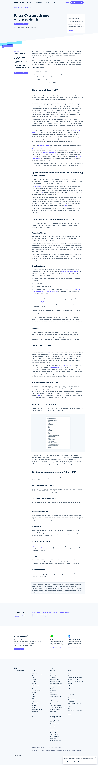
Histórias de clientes (73, 672)
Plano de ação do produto (74, 696)
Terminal (34, 715)
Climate (34, 681)
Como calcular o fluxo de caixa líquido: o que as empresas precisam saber (52, 612)
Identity (34, 692)
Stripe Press (71, 701)
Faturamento (27, 7)
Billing (33, 675)
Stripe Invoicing (67, 365)
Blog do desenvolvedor (55, 740)
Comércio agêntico (54, 674)
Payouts (34, 705)
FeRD (66, 205)
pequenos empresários (49, 152)
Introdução (17, 51)
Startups (52, 672)
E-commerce (53, 677)
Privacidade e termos (73, 679)
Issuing (33, 696)
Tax (33, 713)
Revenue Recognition (37, 709)
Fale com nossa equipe (76, 2)
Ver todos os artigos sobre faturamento (20, 615)
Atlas (33, 672)
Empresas (52, 670)
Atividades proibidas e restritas (75, 681)
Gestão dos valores (54, 688)
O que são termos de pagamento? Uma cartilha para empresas (49, 616)
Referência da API (54, 731)
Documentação (53, 729)
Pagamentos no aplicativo (56, 685)
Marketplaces (53, 687)
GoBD (39, 395)
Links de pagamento (37, 702)
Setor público (53, 711)
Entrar (66, 2)
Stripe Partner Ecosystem (56, 721)
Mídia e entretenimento (55, 705)
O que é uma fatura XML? (20, 53)
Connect (34, 683)
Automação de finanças (55, 681)
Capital (33, 677)
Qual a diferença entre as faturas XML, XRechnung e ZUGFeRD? (20, 57)
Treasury (34, 716)
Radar (33, 707)
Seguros (52, 703)
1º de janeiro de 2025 (44, 145)
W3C (78, 103)
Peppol (49, 352)
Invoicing (34, 694)
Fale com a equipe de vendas (32, 649)
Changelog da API (54, 734)
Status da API (53, 732)
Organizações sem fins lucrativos (57, 707)
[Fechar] (95, 758)
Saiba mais (70, 30)
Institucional (71, 694)
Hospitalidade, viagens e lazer (57, 702)
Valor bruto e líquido (39, 302)
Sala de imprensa (72, 699)
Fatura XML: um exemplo (20, 65)
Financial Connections (37, 690)
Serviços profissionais (55, 709)
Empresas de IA (53, 694)
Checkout (34, 679)
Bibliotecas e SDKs (54, 736)
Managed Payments (36, 700)
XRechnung (38, 186)
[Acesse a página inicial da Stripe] (15, 668)
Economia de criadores (55, 696)
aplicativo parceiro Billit (56, 367)
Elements (34, 688)
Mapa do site (71, 685)
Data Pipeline (35, 687)
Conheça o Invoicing (55, 647)
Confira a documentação (74, 647)
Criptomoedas (35, 685)
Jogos (51, 700)
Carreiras (70, 698)
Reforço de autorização (37, 674)
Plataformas (53, 690)
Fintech (51, 698)
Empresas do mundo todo (56, 683)
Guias (69, 670)
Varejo (51, 713)
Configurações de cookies (74, 687)
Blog (69, 674)
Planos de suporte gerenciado (75, 710)
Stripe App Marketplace (55, 720)
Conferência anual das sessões (75, 677)
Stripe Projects (53, 738)
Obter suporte (71, 708)
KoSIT (42, 192)
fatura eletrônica (50, 94)
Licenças (70, 683)
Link (33, 698)
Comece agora (18, 649)
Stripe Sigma (35, 711)
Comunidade (71, 675)
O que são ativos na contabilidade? (42, 614)
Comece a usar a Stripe (20, 23)
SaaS (51, 692)
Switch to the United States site (71, 761)
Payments (34, 703)
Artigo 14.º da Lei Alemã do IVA (69, 271)
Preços (53, 2)
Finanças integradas (54, 679)
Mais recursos (18, 7)
